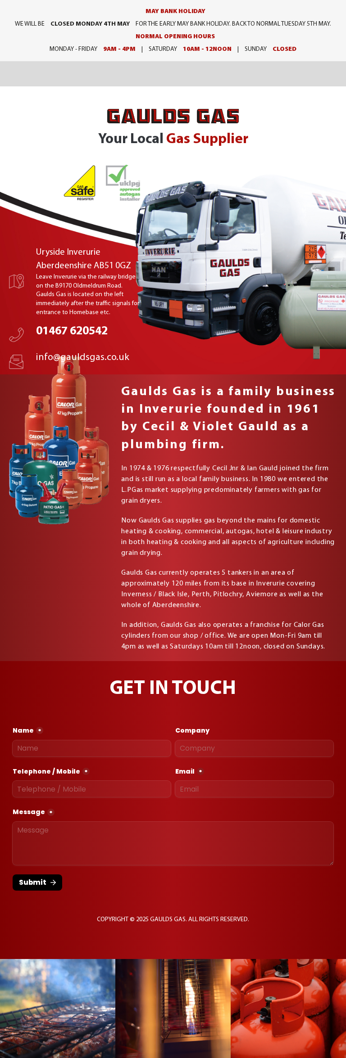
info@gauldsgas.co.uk (82, 357)
